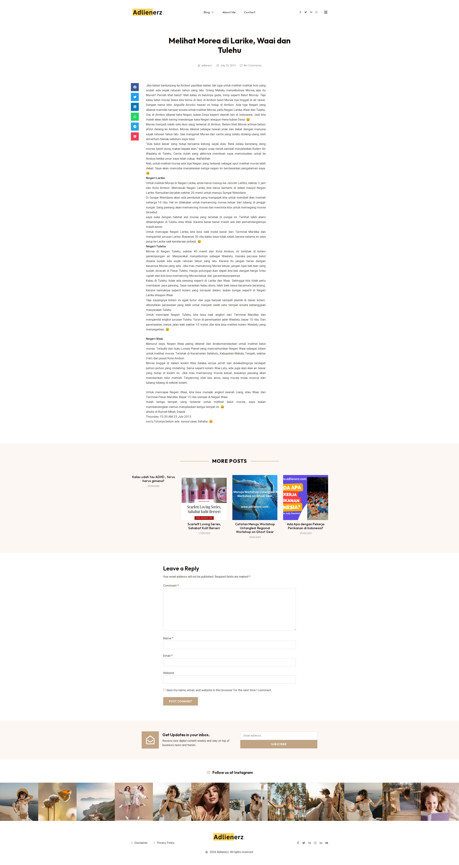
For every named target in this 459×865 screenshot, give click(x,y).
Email (168, 656)
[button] (135, 87)
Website (168, 673)
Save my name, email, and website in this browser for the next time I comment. (219, 690)
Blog (207, 12)
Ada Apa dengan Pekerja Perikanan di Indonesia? (305, 526)
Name (168, 638)
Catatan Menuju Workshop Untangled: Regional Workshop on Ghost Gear (255, 528)
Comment (171, 585)
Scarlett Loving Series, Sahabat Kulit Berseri (204, 526)
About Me (229, 12)
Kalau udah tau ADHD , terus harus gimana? (153, 479)
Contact (249, 12)
